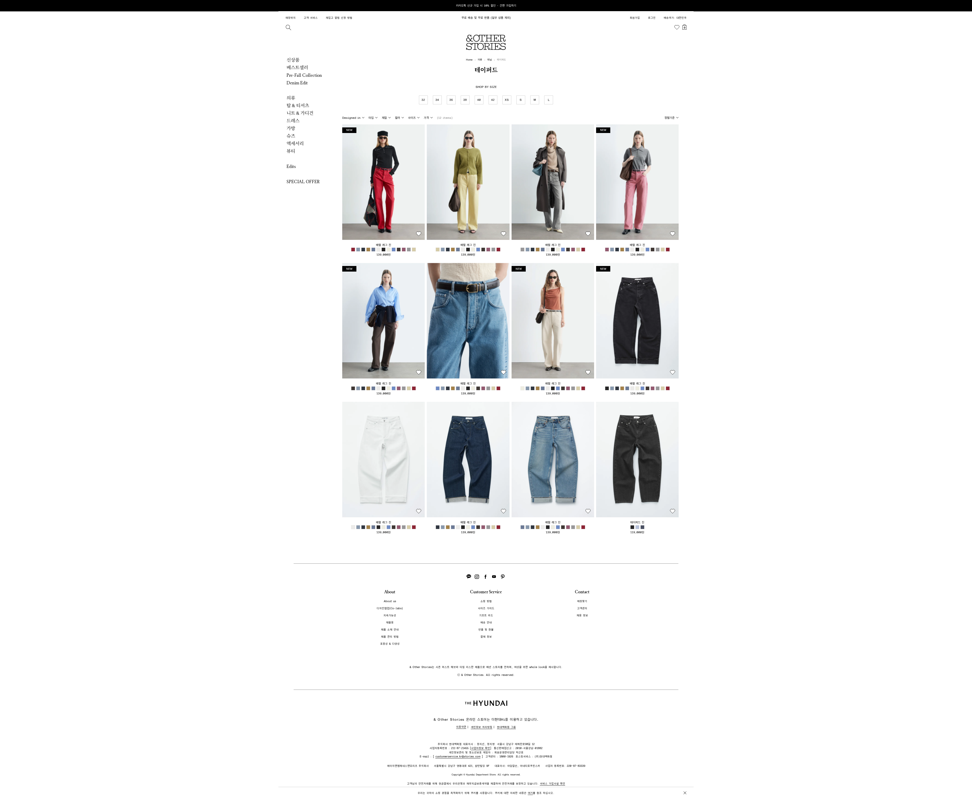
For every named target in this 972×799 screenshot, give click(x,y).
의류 (291, 98)
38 (465, 99)
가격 (426, 117)
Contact (582, 591)
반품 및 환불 (486, 629)
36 (451, 99)
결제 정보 (486, 636)
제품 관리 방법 (390, 636)
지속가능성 (389, 615)
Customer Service (486, 591)
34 (437, 99)
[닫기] (685, 5)
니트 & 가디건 (300, 113)
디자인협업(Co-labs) (390, 608)
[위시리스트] (677, 27)
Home (469, 60)
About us (390, 601)
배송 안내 (486, 622)
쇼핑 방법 (486, 601)
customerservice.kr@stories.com (457, 756)
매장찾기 (582, 601)
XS (507, 99)
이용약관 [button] (461, 727)
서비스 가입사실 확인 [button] (552, 783)
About (389, 591)
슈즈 (291, 136)
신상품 (293, 60)
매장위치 (291, 17)
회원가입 (635, 17)
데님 (489, 60)
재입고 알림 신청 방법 (339, 17)
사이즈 (412, 117)
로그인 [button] (652, 17)
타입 (371, 117)
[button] (383, 182)
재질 (384, 117)
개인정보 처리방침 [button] (481, 727)
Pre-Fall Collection (304, 75)
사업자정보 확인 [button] (480, 748)
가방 (291, 128)
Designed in (351, 117)
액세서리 (295, 143)
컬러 (397, 117)
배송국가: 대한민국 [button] (675, 17)
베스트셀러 (297, 67)
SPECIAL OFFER (303, 181)
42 (493, 99)
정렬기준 (669, 117)
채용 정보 (582, 615)
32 (423, 99)
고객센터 (582, 608)
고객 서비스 (311, 17)
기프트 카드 (486, 615)
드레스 (293, 121)
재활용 (390, 622)
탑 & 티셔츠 (298, 105)
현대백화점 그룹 (506, 727)
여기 (530, 793)
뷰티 (291, 151)
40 (479, 99)
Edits (291, 166)
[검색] (288, 27)
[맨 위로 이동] (683, 779)
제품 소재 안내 (390, 629)
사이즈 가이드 (486, 608)
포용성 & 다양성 (390, 643)
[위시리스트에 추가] (419, 234)
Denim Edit (297, 83)
